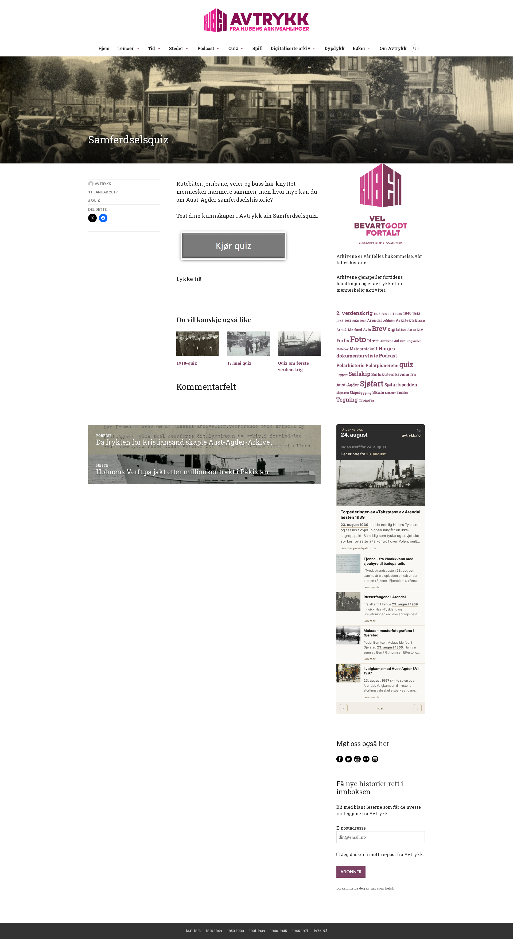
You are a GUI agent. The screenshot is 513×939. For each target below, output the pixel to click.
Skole (378, 392)
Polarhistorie (350, 365)
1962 (363, 321)
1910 (384, 314)
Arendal (374, 320)
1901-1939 (257, 930)
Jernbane (386, 341)
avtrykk (103, 184)
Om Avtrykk (393, 48)
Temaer (126, 48)
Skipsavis (342, 393)
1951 (348, 321)
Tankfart (402, 393)
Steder (176, 48)
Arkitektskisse (410, 320)
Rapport (342, 375)
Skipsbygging (360, 392)
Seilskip (359, 373)
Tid (151, 48)
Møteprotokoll (364, 348)
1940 (407, 313)
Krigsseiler (414, 341)
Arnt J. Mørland (349, 329)
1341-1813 (193, 930)
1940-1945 (278, 930)
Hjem (104, 48)
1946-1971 (300, 930)
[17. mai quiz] (248, 343)
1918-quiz (186, 363)
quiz (95, 200)
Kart (403, 341)
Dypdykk (335, 48)
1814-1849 (214, 930)
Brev (379, 328)
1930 (398, 314)
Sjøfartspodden (400, 384)
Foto (358, 339)
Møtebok (342, 349)
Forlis (342, 340)
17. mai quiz (239, 363)
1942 (416, 313)
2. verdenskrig (354, 313)
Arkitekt (389, 321)
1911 (391, 314)
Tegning (347, 399)
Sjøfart (371, 383)
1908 (377, 314)
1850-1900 (235, 930)
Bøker (359, 48)
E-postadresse (351, 828)
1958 (355, 321)
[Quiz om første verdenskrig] (299, 343)
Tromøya (366, 400)
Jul (396, 341)
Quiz (233, 48)
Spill (257, 48)
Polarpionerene (382, 365)
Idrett (373, 340)
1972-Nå (320, 930)
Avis (367, 329)
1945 (340, 321)
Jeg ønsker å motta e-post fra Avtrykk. (382, 854)
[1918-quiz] (197, 343)
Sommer (390, 393)
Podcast (205, 48)
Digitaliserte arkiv (290, 48)
